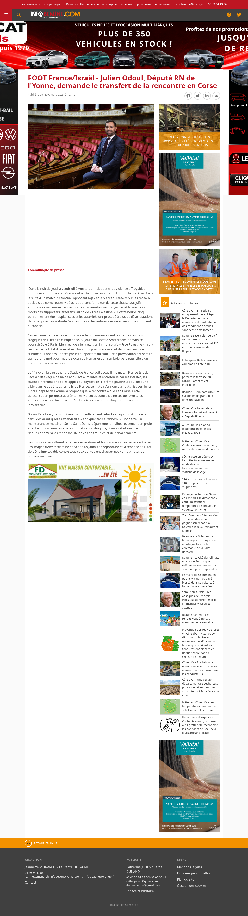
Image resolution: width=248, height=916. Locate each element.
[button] (35, 492)
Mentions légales (189, 867)
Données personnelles (193, 873)
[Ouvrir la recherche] (18, 15)
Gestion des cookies (192, 885)
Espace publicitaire (140, 891)
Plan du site (185, 879)
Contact (30, 882)
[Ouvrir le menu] (6, 15)
